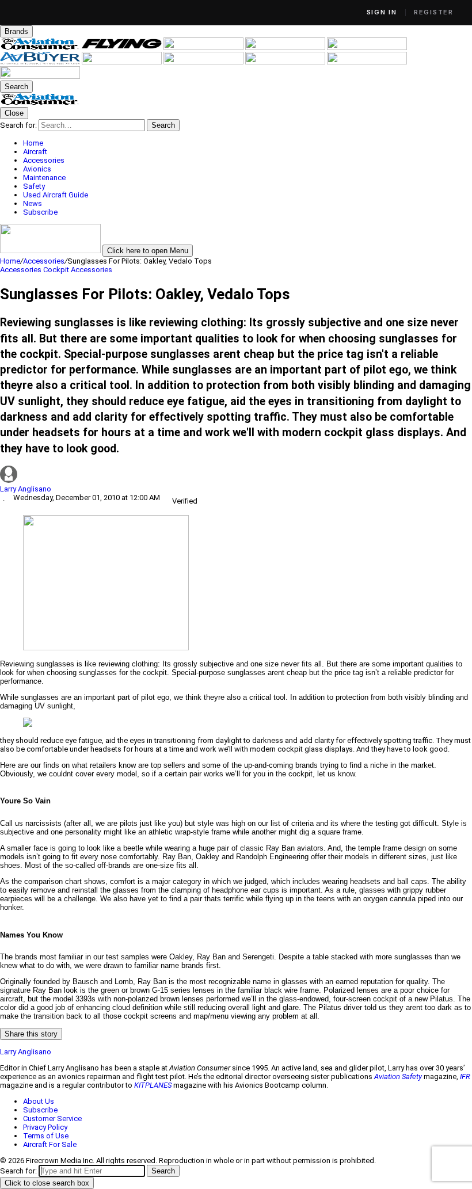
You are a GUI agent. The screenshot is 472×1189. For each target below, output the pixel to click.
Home (10, 261)
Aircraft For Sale (50, 1144)
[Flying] (122, 47)
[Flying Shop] (40, 76)
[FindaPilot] (367, 62)
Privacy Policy (45, 1127)
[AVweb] (286, 47)
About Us (38, 1101)
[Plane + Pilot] (204, 62)
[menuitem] (247, 143)
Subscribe (40, 1110)
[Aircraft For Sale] (367, 47)
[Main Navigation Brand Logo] (40, 102)
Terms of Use (45, 1135)
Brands (16, 31)
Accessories (43, 261)
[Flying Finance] (286, 62)
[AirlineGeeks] (204, 47)
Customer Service (52, 1118)
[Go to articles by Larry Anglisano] (236, 475)
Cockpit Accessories (77, 269)
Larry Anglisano (25, 489)
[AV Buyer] (41, 62)
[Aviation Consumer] (41, 47)
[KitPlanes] (122, 62)
